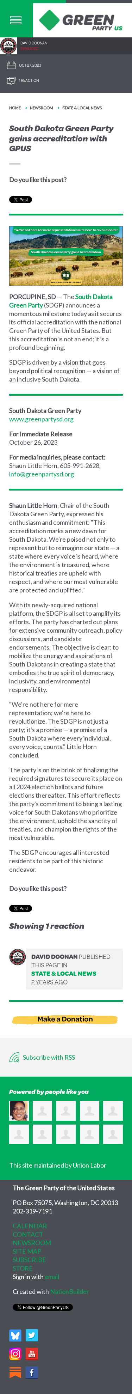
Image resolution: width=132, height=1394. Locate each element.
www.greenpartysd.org (41, 419)
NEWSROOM (32, 1243)
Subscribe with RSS (48, 1057)
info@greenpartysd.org (41, 474)
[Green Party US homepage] (81, 19)
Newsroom (41, 107)
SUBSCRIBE (29, 1260)
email (52, 1276)
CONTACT (28, 1234)
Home (15, 107)
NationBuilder (69, 1291)
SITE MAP (27, 1251)
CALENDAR (30, 1226)
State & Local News (82, 107)
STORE (23, 1268)
